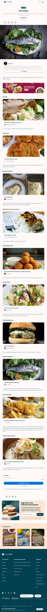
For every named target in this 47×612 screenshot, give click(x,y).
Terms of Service (40, 574)
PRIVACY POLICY (38, 518)
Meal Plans (4, 571)
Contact (38, 571)
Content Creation (18, 568)
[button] (2, 2)
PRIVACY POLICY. (41, 598)
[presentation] (43, 537)
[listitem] (9, 537)
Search (3, 577)
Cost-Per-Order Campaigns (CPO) (22, 565)
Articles (3, 565)
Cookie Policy (39, 581)
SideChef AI (16, 574)
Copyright (29, 606)
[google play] (6, 598)
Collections (4, 568)
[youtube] (2, 593)
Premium (4, 581)
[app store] (15, 598)
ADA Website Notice (40, 584)
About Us (38, 562)
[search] (40, 2)
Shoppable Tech (18, 571)
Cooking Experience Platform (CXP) (22, 562)
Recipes (4, 562)
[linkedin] (14, 593)
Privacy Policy (39, 577)
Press (37, 568)
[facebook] (11, 593)
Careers (37, 565)
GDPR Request (5, 606)
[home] (8, 2)
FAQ (37, 587)
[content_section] (23, 88)
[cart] (43, 2)
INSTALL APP (39, 609)
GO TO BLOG (24, 71)
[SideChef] (7, 555)
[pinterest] (5, 593)
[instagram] (8, 593)
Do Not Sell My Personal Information (18, 606)
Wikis (3, 574)
